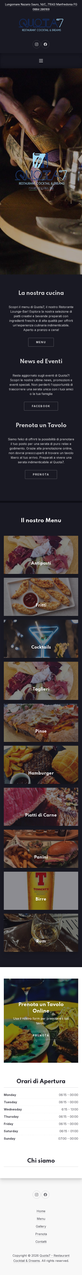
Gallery (41, 1226)
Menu (41, 342)
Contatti (41, 1242)
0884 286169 (41, 9)
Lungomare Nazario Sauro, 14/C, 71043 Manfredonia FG (41, 4)
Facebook (41, 406)
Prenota (41, 474)
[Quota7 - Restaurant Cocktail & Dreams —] (41, 25)
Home (41, 1211)
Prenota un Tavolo (41, 425)
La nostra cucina (41, 293)
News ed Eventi (41, 362)
